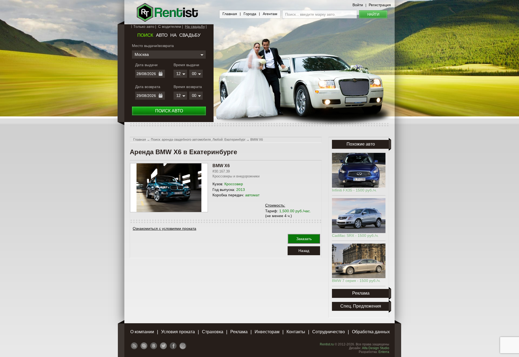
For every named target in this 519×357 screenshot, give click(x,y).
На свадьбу (195, 26)
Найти (373, 14)
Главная (229, 14)
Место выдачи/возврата (153, 45)
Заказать (304, 239)
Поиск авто (169, 111)
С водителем (169, 26)
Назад (303, 250)
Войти (357, 5)
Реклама (239, 331)
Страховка (212, 331)
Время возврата (188, 87)
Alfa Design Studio (375, 348)
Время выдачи (186, 65)
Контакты (296, 331)
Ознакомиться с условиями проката (164, 228)
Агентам (270, 14)
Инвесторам (267, 331)
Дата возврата (147, 87)
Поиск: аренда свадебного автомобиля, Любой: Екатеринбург (198, 140)
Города (250, 14)
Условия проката (178, 331)
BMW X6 (256, 140)
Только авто (143, 26)
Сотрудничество (328, 331)
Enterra (383, 352)
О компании (142, 331)
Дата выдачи (146, 65)
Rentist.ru (327, 344)
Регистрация (380, 5)
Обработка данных (371, 331)
